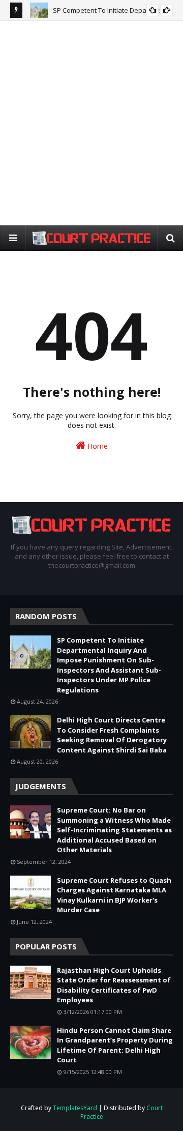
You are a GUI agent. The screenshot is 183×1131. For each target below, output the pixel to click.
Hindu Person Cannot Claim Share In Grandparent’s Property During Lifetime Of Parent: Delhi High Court (115, 1045)
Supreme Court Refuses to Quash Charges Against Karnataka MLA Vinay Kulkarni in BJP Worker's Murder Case (114, 895)
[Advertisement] (91, 122)
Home (96, 446)
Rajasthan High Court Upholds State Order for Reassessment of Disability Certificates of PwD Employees (114, 985)
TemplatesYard (75, 1108)
